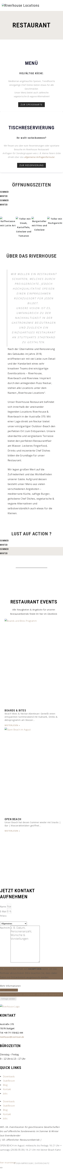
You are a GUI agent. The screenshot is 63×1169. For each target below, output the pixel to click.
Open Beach (13, 819)
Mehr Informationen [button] (10, 985)
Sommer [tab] (4, 192)
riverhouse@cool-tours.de (12, 1036)
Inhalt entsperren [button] (9, 990)
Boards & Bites (15, 710)
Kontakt (7, 1089)
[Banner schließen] (1, 1167)
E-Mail (3, 911)
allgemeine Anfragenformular (39, 157)
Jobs (5, 1093)
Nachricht (5, 927)
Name (3, 906)
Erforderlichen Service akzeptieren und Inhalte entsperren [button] (30, 994)
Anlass (3, 915)
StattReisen (9, 1080)
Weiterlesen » (12, 725)
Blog (5, 1085)
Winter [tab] (3, 196)
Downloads (9, 1076)
